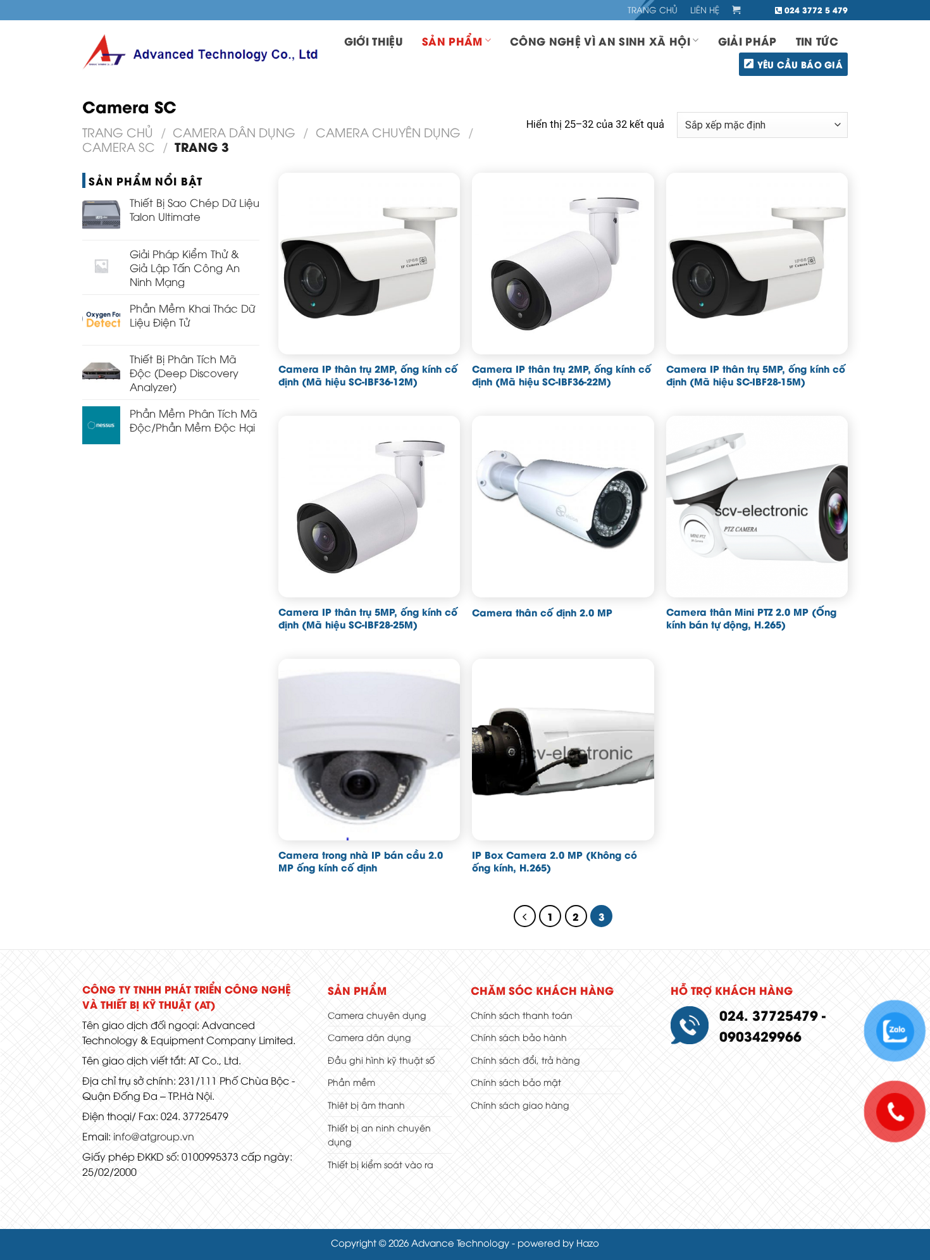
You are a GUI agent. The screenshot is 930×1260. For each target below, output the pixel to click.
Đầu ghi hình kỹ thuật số (381, 1060)
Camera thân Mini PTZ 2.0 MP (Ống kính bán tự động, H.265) (751, 618)
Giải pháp (747, 40)
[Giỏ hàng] (736, 10)
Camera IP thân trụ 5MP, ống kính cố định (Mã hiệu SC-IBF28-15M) (755, 375)
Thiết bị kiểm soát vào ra (380, 1164)
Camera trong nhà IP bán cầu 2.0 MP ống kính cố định (360, 861)
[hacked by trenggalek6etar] (202, 52)
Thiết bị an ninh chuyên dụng (379, 1134)
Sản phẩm (452, 40)
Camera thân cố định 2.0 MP (542, 612)
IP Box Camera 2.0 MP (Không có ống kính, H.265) (554, 861)
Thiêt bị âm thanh (366, 1105)
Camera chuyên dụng (388, 131)
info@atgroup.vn (153, 1136)
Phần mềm (351, 1082)
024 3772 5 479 (815, 9)
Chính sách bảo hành (519, 1037)
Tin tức (817, 40)
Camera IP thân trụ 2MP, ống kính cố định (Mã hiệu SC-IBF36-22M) (561, 375)
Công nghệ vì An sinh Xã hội (600, 40)
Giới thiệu (373, 40)
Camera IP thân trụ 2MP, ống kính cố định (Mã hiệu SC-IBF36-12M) (367, 375)
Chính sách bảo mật (516, 1082)
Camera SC (118, 146)
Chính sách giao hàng (520, 1105)
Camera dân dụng (234, 131)
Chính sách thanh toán (522, 1015)
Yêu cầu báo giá (800, 64)
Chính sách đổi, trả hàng (525, 1060)
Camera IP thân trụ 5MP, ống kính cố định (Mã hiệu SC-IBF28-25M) (367, 618)
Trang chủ (653, 9)
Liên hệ (704, 9)
